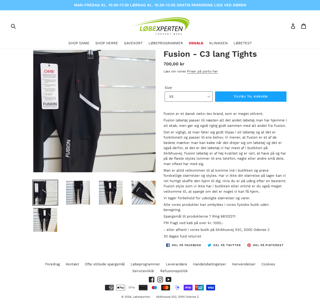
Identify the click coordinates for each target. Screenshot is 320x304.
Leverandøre (176, 264)
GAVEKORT (133, 43)
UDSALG (196, 43)
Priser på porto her (202, 71)
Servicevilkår (143, 271)
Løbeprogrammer (145, 264)
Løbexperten (141, 296)
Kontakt (72, 264)
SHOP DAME (78, 43)
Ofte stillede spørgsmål (105, 264)
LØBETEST (243, 43)
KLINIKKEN (218, 43)
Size (168, 88)
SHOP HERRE (106, 43)
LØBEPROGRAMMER (166, 43)
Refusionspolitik (174, 271)
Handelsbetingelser (209, 264)
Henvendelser (244, 264)
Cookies (268, 264)
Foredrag (52, 264)
